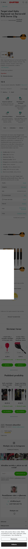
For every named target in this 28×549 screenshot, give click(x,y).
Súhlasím (14, 544)
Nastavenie (14, 539)
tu (20, 535)
